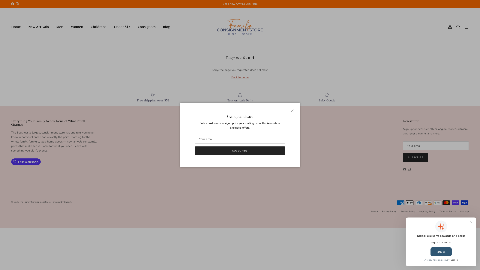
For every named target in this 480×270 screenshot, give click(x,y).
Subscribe (240, 150)
